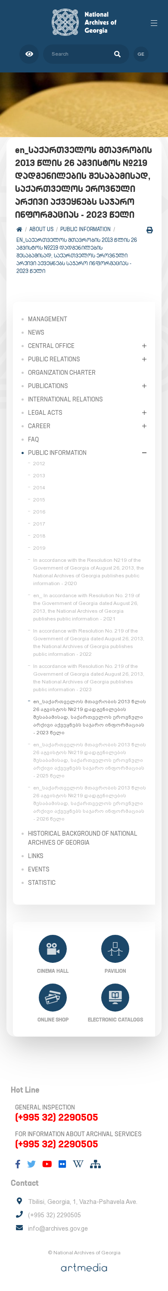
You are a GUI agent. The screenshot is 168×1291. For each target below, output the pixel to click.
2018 (39, 536)
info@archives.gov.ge (58, 1228)
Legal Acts (45, 413)
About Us (41, 229)
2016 (39, 512)
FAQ (33, 439)
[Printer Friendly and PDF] (149, 230)
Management (47, 319)
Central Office (51, 346)
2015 (39, 500)
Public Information (85, 229)
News (36, 332)
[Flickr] (62, 1164)
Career (39, 426)
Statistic (42, 883)
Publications (48, 386)
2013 (39, 476)
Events (39, 869)
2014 (39, 488)
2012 (39, 464)
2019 (39, 548)
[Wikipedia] (78, 1164)
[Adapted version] (29, 54)
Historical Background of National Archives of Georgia (82, 838)
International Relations (65, 399)
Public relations (54, 359)
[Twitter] (31, 1164)
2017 (39, 524)
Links (36, 856)
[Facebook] (18, 1164)
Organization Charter (62, 372)
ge (141, 54)
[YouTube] (47, 1164)
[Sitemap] (95, 1164)
